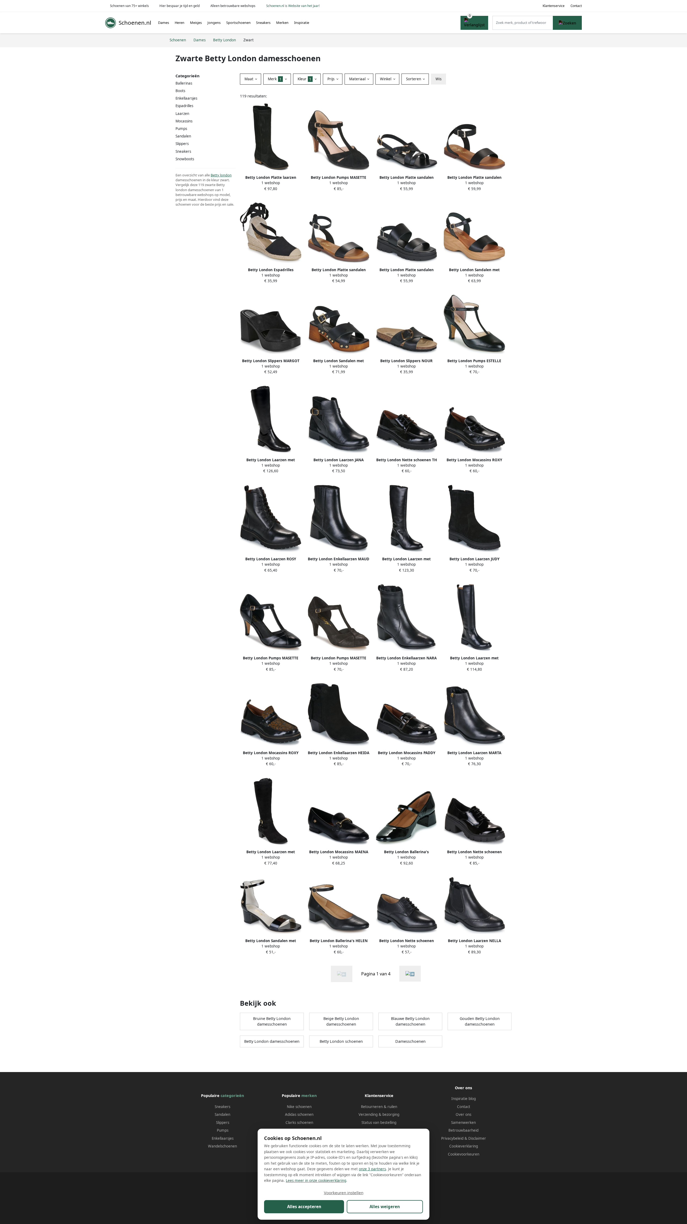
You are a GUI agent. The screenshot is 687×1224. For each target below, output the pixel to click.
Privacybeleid (452, 1138)
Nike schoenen (299, 1106)
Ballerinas (184, 83)
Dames (163, 22)
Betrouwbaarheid (463, 1130)
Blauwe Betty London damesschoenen (410, 1021)
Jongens (214, 22)
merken (309, 1095)
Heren (179, 22)
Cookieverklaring (463, 1146)
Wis (438, 79)
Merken (282, 22)
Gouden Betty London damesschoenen (480, 1021)
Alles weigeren (385, 1206)
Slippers (222, 1122)
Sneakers (263, 22)
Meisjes (196, 22)
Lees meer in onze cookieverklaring (316, 1180)
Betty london (221, 175)
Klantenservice (554, 6)
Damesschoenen (410, 1041)
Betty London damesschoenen (271, 1041)
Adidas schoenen (299, 1114)
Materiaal (358, 79)
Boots (180, 90)
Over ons (463, 1114)
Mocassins (184, 121)
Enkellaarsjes (186, 98)
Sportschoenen (238, 22)
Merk (275, 79)
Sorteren (414, 79)
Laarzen (182, 113)
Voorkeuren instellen (343, 1192)
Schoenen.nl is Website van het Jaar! (293, 6)
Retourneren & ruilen (379, 1106)
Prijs (331, 79)
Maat (249, 79)
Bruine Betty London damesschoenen (272, 1021)
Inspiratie (301, 22)
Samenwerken (463, 1122)
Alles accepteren (304, 1206)
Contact (576, 6)
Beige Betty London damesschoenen (341, 1021)
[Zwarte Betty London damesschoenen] (410, 974)
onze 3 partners (372, 1169)
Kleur (304, 79)
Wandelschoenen (222, 1146)
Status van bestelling (378, 1122)
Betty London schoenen (341, 1041)
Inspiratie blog (463, 1098)
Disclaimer (477, 1138)
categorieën (232, 1095)
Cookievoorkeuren (463, 1154)
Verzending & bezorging (379, 1114)
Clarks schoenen (299, 1122)
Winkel (386, 79)
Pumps (181, 128)
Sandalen (183, 136)
